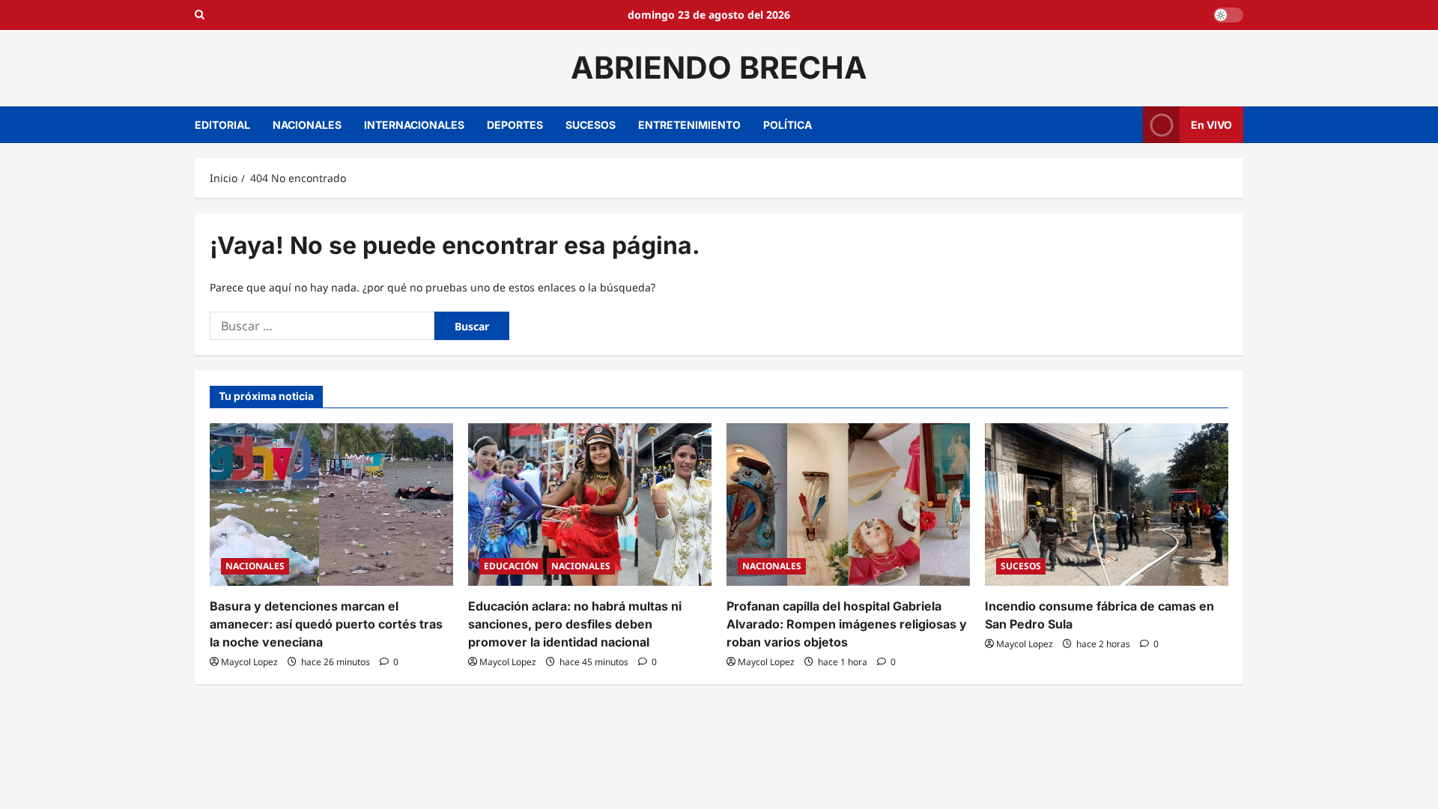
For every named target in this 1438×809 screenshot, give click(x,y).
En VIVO (1211, 124)
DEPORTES (515, 124)
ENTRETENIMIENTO (689, 124)
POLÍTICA (787, 124)
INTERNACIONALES (414, 124)
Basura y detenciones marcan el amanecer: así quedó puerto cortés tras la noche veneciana (326, 624)
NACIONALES (307, 124)
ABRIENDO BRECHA (719, 67)
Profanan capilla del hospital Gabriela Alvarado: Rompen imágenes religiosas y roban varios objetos (846, 624)
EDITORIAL (222, 124)
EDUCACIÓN (511, 566)
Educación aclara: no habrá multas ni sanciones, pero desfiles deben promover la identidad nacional (575, 624)
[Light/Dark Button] (1228, 14)
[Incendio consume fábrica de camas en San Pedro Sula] (1106, 504)
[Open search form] (199, 15)
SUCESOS (590, 124)
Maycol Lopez (249, 661)
